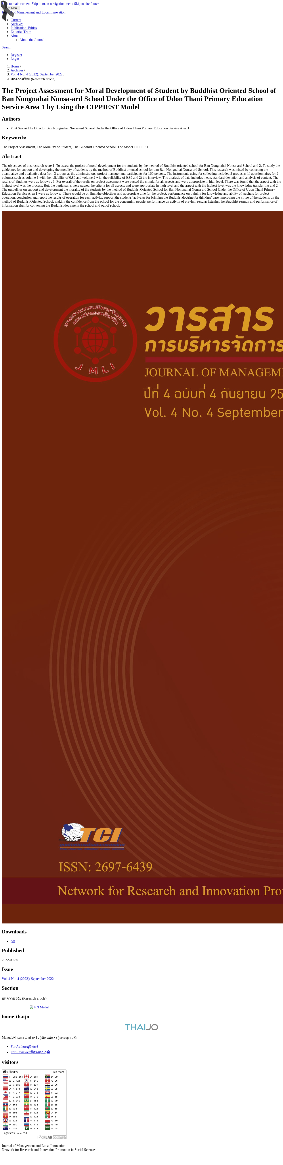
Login (15, 59)
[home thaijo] (141, 1029)
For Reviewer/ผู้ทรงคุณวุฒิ (30, 1052)
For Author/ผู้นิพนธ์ (24, 1046)
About (15, 36)
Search (6, 47)
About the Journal (31, 40)
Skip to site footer (86, 4)
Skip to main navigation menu (52, 4)
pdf (13, 941)
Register (16, 55)
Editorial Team (21, 32)
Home (15, 66)
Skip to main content (16, 4)
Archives (17, 24)
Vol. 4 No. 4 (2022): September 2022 (37, 74)
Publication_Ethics (24, 28)
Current (16, 20)
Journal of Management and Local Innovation (33, 12)
